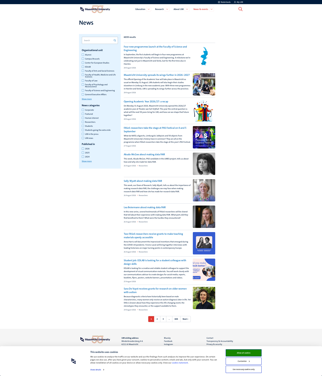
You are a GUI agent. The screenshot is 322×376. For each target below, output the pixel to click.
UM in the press (91, 134)
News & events (200, 9)
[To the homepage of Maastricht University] (95, 9)
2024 (87, 157)
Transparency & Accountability (220, 341)
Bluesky (167, 338)
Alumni (88, 55)
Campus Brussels (92, 59)
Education (140, 9)
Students (89, 126)
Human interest (92, 118)
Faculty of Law (91, 81)
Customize (242, 361)
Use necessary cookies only (244, 369)
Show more (87, 99)
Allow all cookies (244, 353)
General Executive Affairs (96, 95)
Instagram (168, 344)
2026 (87, 149)
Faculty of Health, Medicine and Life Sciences (100, 76)
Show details (95, 369)
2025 (87, 153)
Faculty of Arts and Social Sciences (99, 71)
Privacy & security (214, 344)
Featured (89, 114)
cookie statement (180, 362)
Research (159, 9)
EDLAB (88, 67)
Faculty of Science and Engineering (100, 91)
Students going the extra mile (98, 130)
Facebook (168, 341)
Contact (210, 338)
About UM (179, 9)
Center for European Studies (97, 63)
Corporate (89, 110)
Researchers (90, 122)
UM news (89, 138)
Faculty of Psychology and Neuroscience (96, 86)
